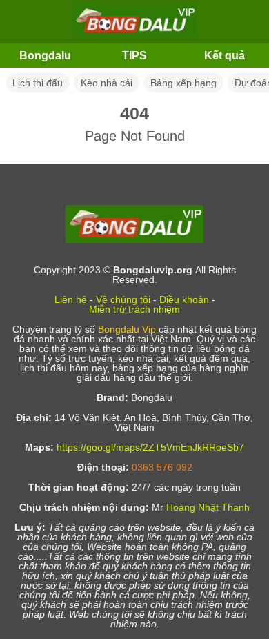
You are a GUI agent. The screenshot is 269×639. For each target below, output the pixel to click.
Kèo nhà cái (106, 82)
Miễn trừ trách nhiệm (134, 309)
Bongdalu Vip (127, 329)
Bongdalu (45, 55)
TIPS (134, 55)
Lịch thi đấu (37, 82)
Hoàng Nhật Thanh (208, 507)
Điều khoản (184, 299)
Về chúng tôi (123, 299)
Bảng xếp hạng (183, 82)
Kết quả (224, 55)
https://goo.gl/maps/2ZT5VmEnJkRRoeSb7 (150, 447)
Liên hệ (70, 299)
